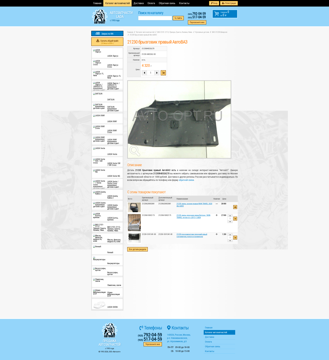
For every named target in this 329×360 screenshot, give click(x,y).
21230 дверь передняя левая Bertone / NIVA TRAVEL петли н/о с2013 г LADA (193, 216)
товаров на (224, 13)
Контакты (184, 3)
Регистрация (230, 3)
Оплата (151, 3)
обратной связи (186, 180)
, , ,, (178, 338)
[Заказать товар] (235, 207)
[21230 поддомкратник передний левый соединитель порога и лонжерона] (134, 238)
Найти (179, 18)
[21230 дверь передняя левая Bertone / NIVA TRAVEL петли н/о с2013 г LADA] (134, 222)
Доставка (139, 3)
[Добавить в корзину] (235, 219)
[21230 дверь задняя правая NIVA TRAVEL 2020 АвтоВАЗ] (134, 207)
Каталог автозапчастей (117, 3)
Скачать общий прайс (109, 41)
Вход (215, 3)
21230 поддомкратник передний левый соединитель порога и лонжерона (192, 235)
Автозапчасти (121, 16)
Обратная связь (167, 3)
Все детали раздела (137, 249)
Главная (97, 3)
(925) (197, 14)
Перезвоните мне (197, 22)
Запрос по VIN (107, 33)
